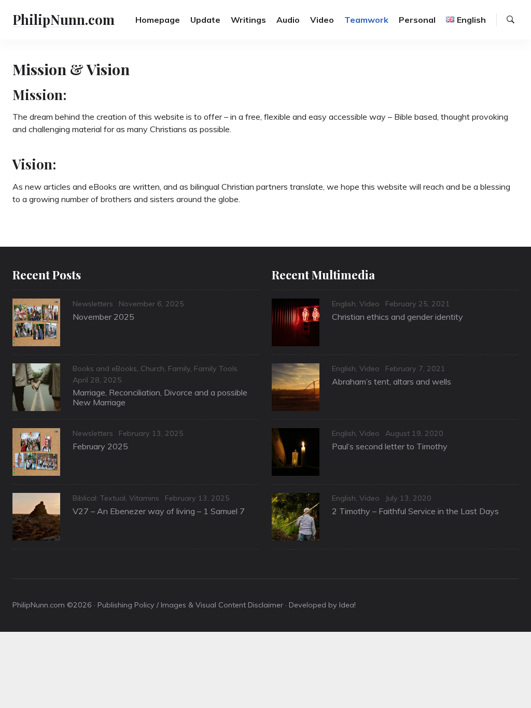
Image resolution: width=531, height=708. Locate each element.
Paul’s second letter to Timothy (390, 446)
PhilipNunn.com (63, 19)
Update (205, 20)
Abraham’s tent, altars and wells (391, 381)
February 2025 (100, 446)
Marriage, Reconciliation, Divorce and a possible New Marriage (160, 397)
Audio (288, 20)
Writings (248, 20)
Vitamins (144, 498)
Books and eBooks (105, 368)
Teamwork (366, 20)
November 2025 (103, 316)
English (344, 303)
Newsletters (93, 303)
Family (179, 368)
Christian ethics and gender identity (397, 316)
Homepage (157, 20)
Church (152, 368)
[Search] (510, 19)
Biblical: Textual (99, 498)
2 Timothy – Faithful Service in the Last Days (415, 511)
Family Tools (215, 368)
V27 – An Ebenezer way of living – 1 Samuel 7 (159, 511)
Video (322, 20)
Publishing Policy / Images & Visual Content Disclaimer (190, 605)
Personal (417, 20)
